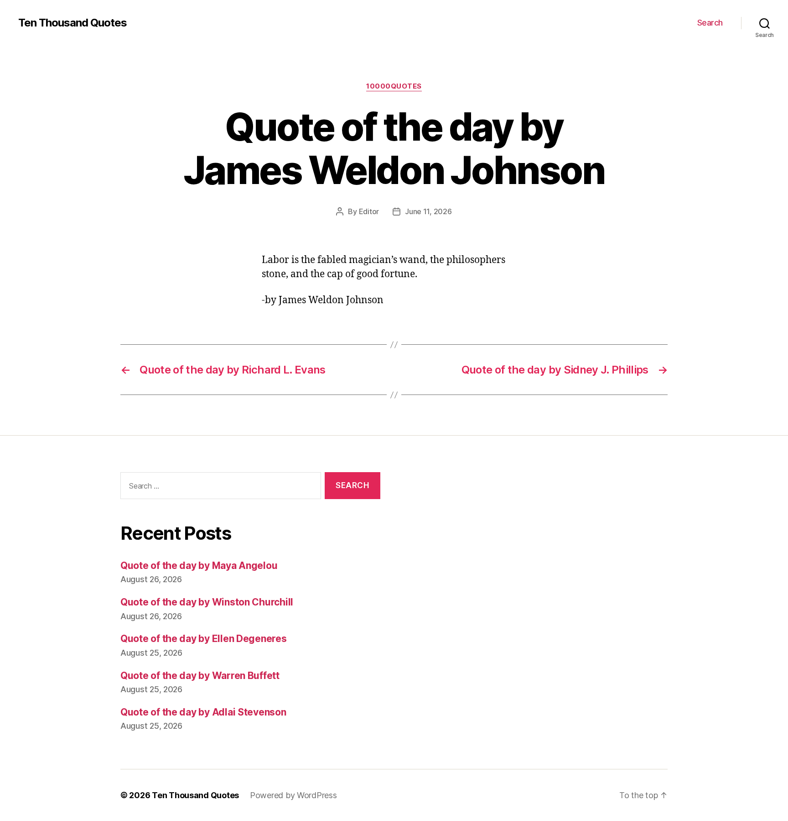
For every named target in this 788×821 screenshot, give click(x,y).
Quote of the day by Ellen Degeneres (203, 638)
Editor (369, 211)
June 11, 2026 (428, 211)
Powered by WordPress (293, 795)
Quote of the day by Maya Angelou (198, 565)
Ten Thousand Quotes (72, 22)
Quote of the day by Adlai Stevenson (203, 712)
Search (710, 22)
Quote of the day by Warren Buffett (200, 675)
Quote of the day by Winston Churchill (206, 602)
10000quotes (394, 86)
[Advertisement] (538, 565)
